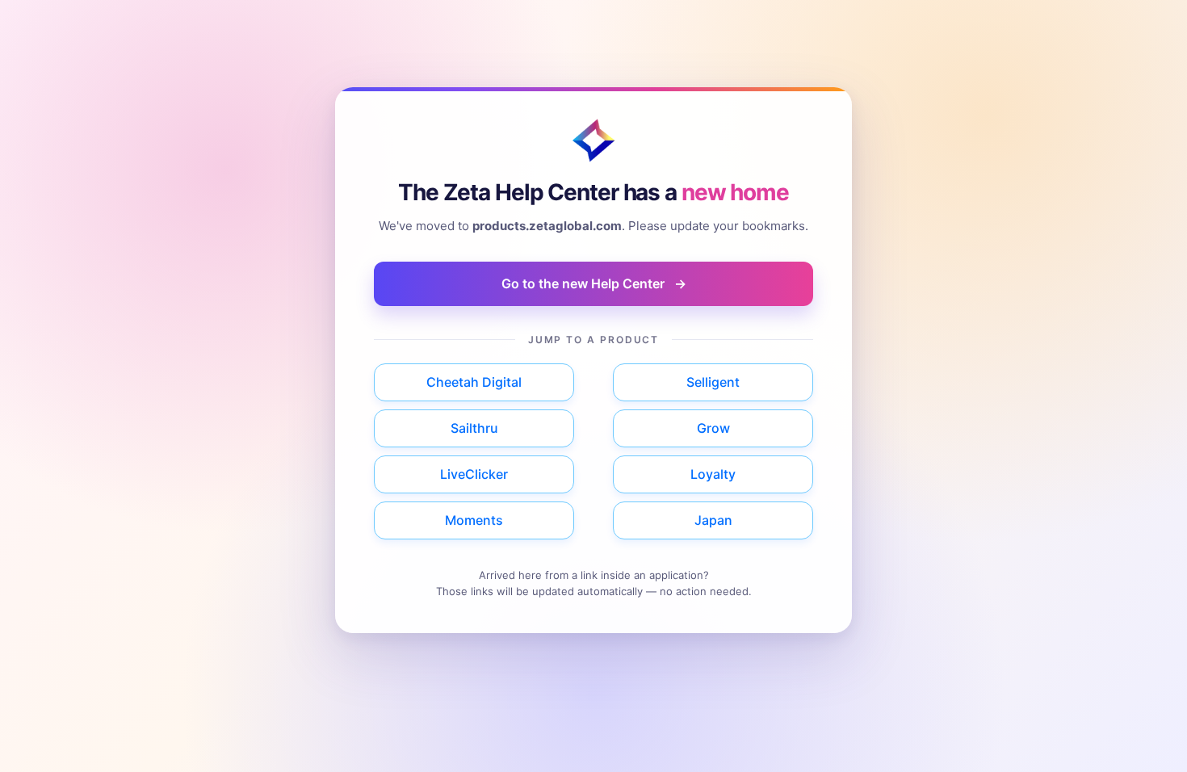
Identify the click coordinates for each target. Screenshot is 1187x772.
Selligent (713, 382)
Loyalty (713, 474)
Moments (474, 520)
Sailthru (474, 428)
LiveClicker (474, 474)
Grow (713, 428)
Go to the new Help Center (593, 283)
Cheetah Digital (474, 382)
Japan (713, 520)
